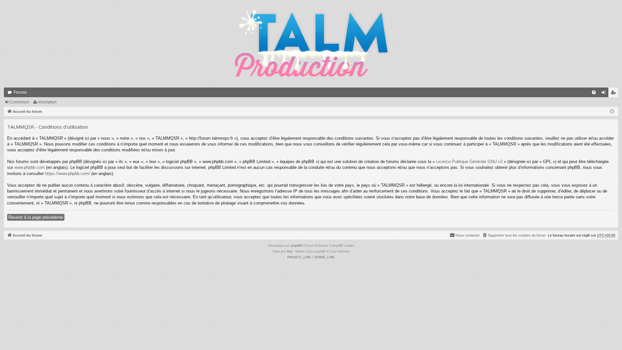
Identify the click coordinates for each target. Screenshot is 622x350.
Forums (20, 92)
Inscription (48, 102)
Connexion (19, 102)
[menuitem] (594, 92)
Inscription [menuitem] (614, 93)
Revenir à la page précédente (35, 217)
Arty (290, 251)
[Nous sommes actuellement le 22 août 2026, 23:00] (612, 111)
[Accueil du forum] (311, 44)
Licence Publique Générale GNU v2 (469, 161)
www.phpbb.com (29, 167)
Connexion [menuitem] (604, 93)
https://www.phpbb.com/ (67, 173)
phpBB (296, 245)
